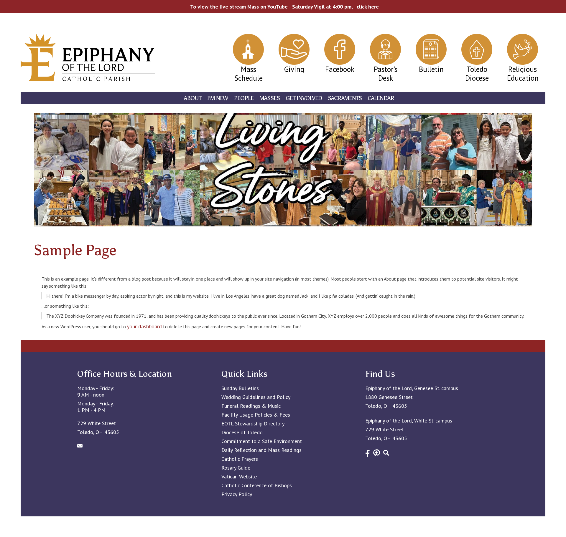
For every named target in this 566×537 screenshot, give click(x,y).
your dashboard (144, 326)
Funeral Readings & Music (251, 406)
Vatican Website (239, 476)
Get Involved (304, 98)
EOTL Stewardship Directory (252, 423)
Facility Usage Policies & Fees (255, 415)
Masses (269, 98)
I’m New (217, 98)
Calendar (381, 98)
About (192, 98)
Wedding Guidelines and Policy (255, 397)
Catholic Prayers (239, 459)
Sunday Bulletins (240, 388)
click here (368, 6)
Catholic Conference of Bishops (256, 485)
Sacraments (345, 98)
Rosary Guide (235, 468)
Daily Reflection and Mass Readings (261, 450)
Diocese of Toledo (242, 432)
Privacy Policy (236, 494)
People (244, 98)
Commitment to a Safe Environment (261, 441)
